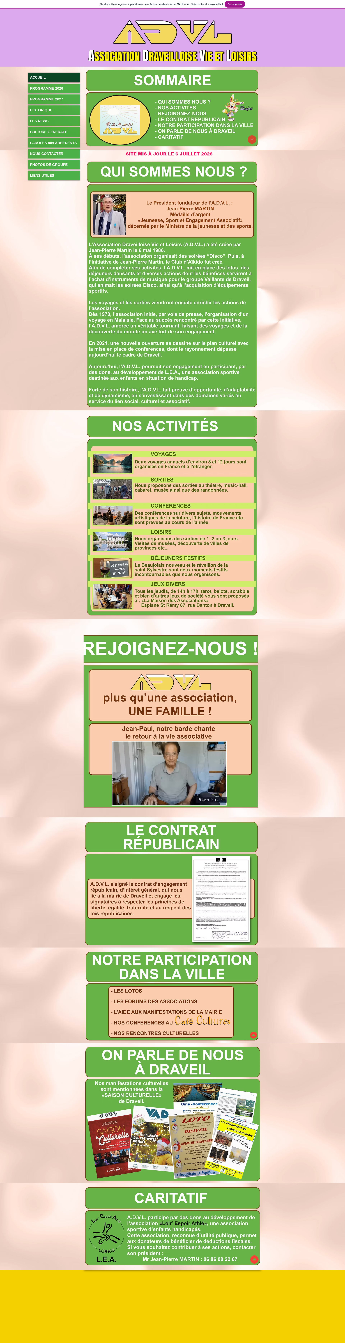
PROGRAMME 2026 (46, 88)
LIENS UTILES (42, 175)
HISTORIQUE (41, 110)
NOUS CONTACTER (46, 154)
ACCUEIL (38, 77)
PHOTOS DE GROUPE (49, 165)
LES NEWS (39, 121)
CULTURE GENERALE (48, 132)
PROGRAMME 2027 (46, 99)
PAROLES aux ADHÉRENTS (53, 143)
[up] (252, 139)
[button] (222, 802)
